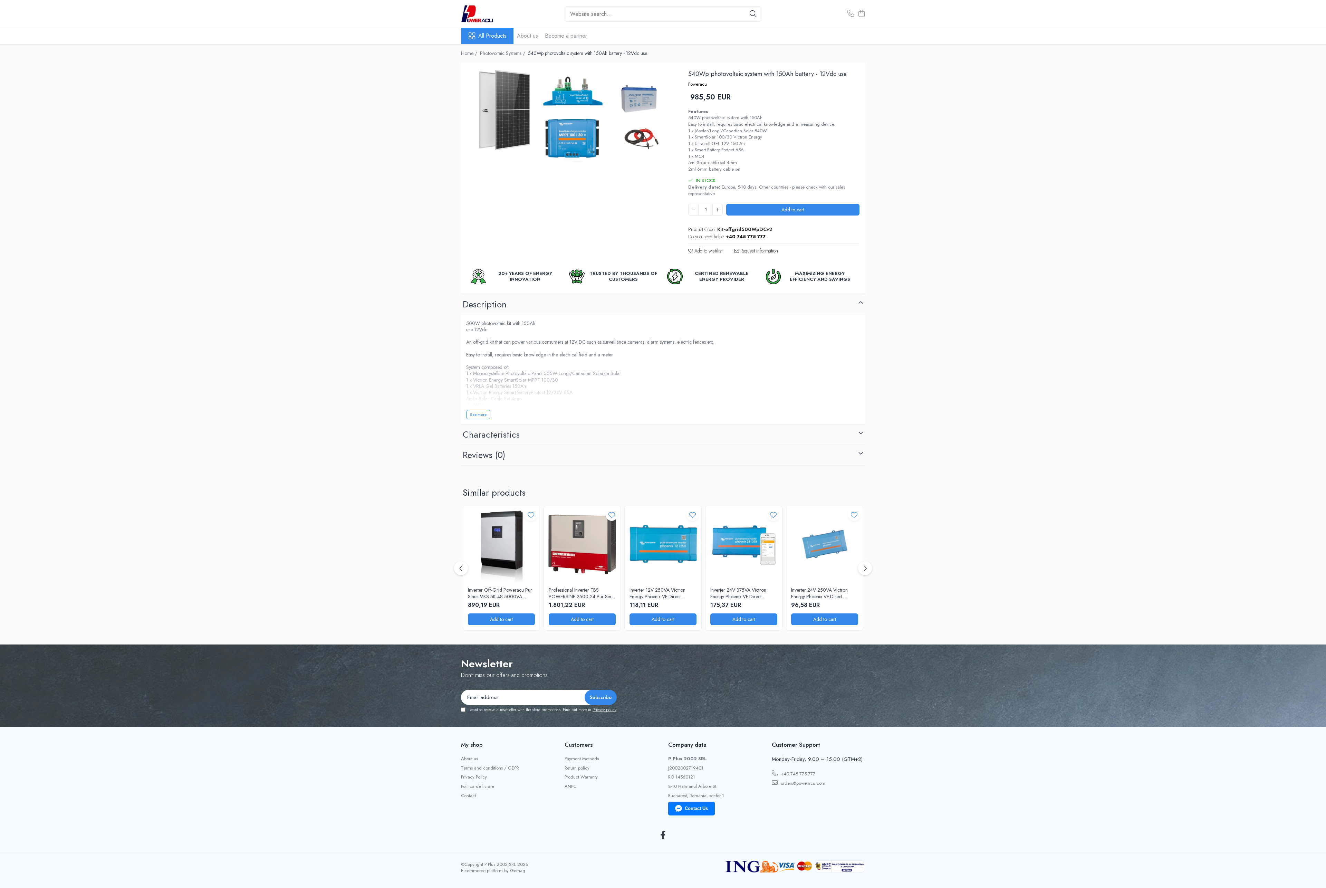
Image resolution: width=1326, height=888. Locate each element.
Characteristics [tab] (491, 434)
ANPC (570, 786)
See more (478, 414)
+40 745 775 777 (797, 774)
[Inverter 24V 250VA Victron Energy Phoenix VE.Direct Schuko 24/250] (824, 544)
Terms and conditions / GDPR (490, 768)
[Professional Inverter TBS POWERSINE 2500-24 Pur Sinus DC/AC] (582, 544)
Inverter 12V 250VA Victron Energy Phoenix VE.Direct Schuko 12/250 (657, 593)
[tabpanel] (569, 118)
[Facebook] (663, 835)
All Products (492, 36)
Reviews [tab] (484, 454)
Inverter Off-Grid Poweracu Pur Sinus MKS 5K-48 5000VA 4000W (500, 593)
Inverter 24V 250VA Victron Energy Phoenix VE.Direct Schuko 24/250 (819, 593)
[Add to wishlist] (531, 515)
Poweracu (697, 84)
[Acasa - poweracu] (495, 13)
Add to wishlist (707, 250)
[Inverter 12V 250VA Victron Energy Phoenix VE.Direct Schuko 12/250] (663, 544)
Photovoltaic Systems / (503, 53)
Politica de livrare (477, 786)
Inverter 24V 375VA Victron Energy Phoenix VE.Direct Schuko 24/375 (738, 593)
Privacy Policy (474, 777)
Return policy (577, 768)
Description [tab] (485, 304)
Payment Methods (582, 759)
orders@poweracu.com (802, 783)
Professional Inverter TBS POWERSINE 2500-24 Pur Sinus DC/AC (582, 593)
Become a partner (566, 36)
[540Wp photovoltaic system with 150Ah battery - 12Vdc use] (569, 118)
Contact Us (696, 808)
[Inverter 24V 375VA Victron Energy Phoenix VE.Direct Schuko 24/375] (743, 544)
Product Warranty (581, 777)
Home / (470, 53)
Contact (468, 796)
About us (527, 36)
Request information (758, 250)
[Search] (753, 14)
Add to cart (792, 209)
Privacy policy (604, 710)
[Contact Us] (850, 14)
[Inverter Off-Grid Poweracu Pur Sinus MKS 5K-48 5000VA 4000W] (501, 544)
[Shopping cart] (861, 14)
